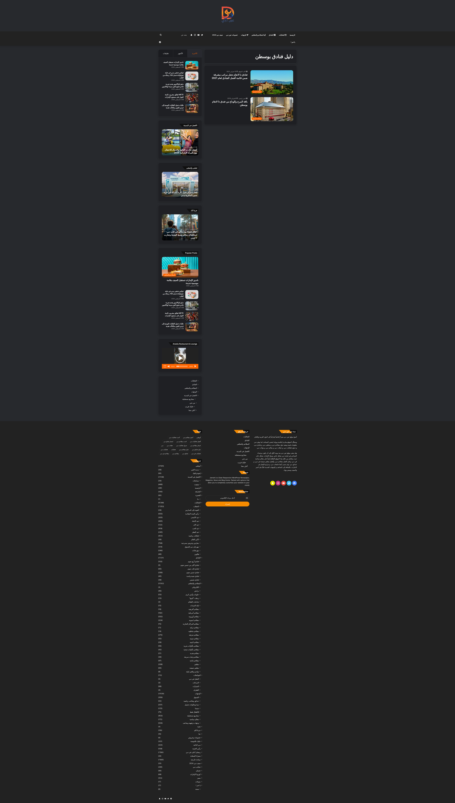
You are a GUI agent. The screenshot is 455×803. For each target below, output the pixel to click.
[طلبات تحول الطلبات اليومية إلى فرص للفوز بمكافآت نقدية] (191, 108)
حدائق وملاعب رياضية (191, 701)
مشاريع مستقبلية (188, 399)
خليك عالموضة (196, 741)
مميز (199, 778)
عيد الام (196, 525)
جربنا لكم (197, 730)
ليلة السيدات (194, 606)
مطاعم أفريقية (194, 609)
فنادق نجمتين (194, 580)
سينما (197, 708)
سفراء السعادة (195, 756)
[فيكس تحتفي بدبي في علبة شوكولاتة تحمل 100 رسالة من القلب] (191, 76)
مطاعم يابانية (194, 661)
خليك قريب (189, 406)
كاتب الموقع (242, 71)
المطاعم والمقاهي (258, 35)
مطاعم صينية (194, 639)
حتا (200, 734)
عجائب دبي (197, 767)
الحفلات (196, 506)
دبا (198, 499)
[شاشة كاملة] (165, 366)
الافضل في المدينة (190, 395)
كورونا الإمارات (195, 774)
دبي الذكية (197, 745)
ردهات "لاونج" (194, 598)
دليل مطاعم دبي (184, 449)
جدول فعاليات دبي (181, 445)
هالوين (196, 554)
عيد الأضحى (195, 517)
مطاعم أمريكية (193, 613)
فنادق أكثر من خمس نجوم (190, 565)
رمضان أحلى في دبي (193, 752)
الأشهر (180, 53)
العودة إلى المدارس (192, 510)
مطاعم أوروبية (194, 617)
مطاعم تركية (194, 628)
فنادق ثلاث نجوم (193, 569)
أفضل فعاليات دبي (195, 441)
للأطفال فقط (194, 712)
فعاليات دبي (164, 449)
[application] (180, 358)
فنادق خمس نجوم (193, 572)
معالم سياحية (194, 719)
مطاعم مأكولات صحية (191, 650)
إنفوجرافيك (197, 473)
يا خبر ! (293, 42)
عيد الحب (195, 528)
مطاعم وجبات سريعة (191, 657)
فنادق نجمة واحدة (193, 576)
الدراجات (196, 683)
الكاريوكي (195, 587)
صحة (197, 789)
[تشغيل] (195, 366)
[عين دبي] (227, 16)
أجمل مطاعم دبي (188, 437)
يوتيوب (196, 484)
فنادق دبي (185, 453)
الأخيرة (194, 53)
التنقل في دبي (194, 679)
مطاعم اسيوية (194, 620)
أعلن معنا (192, 410)
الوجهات (244, 35)
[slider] (182, 366)
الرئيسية (292, 35)
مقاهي (196, 664)
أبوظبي (198, 437)
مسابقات (196, 481)
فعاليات (173, 449)
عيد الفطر (195, 532)
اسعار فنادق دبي (168, 441)
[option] (180, 142)
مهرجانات (195, 550)
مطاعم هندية (194, 653)
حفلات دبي (170, 445)
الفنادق (271, 35)
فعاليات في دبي (196, 453)
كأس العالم (195, 539)
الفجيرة (198, 495)
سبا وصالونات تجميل (192, 705)
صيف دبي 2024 (217, 35)
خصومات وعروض (194, 738)
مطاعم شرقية (194, 635)
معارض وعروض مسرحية (190, 543)
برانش (196, 591)
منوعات (198, 782)
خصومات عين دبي (232, 35)
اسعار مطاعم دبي (195, 445)
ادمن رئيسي (242, 98)
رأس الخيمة (196, 749)
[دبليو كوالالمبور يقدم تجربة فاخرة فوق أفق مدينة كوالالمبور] (191, 87)
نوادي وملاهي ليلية (192, 672)
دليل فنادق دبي (196, 449)
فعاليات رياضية (194, 536)
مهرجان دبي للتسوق (192, 547)
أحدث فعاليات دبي (174, 437)
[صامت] (169, 366)
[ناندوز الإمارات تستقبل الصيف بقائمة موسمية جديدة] (191, 65)
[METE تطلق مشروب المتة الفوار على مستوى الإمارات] (191, 97)
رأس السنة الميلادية (192, 514)
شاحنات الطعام (193, 602)
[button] (180, 358)
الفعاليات (282, 35)
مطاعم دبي (175, 453)
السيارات (196, 686)
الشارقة (198, 492)
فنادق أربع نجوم (193, 561)
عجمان (198, 771)
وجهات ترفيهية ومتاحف (191, 723)
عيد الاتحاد (195, 521)
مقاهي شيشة (194, 668)
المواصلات (197, 675)
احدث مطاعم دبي (181, 441)
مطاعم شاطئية (194, 631)
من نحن (192, 403)
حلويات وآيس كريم (192, 594)
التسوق (196, 697)
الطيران (196, 690)
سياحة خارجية (196, 760)
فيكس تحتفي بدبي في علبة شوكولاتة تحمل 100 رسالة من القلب (173, 75)
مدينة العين (195, 470)
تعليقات (166, 53)
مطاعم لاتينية (194, 642)
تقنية (199, 727)
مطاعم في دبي (164, 453)
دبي (162, 445)
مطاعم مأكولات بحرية (191, 646)
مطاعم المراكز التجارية (191, 624)
